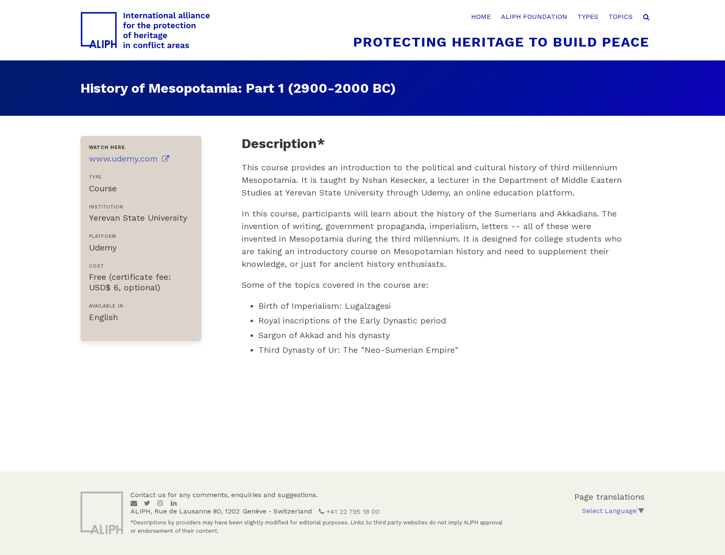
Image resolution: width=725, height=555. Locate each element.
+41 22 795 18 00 (352, 512)
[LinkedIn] (174, 503)
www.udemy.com (125, 159)
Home (481, 17)
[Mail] (133, 503)
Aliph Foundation (534, 17)
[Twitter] (147, 503)
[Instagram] (160, 503)
